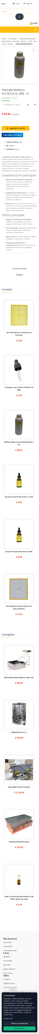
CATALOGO (13, 39)
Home (4, 39)
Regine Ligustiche (9, 969)
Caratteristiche (19, 269)
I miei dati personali (10, 950)
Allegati (19, 275)
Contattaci (6, 979)
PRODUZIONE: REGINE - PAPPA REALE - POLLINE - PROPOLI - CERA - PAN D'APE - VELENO (19, 41)
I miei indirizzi (7, 946)
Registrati (29, 4)
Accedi (17, 4)
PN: (7, 146)
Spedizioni (6, 957)
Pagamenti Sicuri (9, 983)
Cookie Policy (8, 1018)
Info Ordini (6, 965)
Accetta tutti (19, 1028)
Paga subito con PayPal (12, 135)
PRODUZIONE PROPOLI (24, 44)
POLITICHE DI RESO (10, 987)
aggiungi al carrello (17, 128)
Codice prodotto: (12, 142)
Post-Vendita (7, 961)
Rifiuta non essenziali (19, 1023)
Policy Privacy (8, 973)
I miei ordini (7, 942)
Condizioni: (10, 149)
